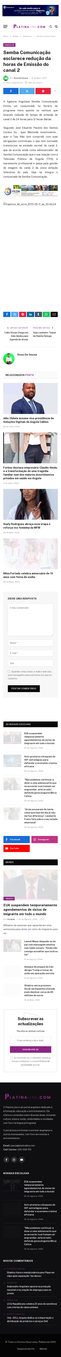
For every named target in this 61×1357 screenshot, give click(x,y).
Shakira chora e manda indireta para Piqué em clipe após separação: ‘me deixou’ (30, 1274)
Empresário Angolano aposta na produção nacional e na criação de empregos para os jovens (29, 1290)
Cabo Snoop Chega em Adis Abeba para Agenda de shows (16, 336)
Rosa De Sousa (21, 78)
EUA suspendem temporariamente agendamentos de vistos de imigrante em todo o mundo (30, 909)
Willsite (43, 1349)
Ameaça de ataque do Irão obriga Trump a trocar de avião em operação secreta (39, 970)
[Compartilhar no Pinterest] (43, 91)
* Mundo (9, 899)
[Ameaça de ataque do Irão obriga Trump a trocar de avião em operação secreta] (12, 971)
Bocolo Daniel (14, 1314)
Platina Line (44, 1342)
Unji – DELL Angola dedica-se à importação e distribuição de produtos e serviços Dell (30, 1319)
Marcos (11, 1300)
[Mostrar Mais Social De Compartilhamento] (55, 91)
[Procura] (56, 26)
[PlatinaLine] (29, 26)
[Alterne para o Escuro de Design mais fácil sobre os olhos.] (51, 26)
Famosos (9, 45)
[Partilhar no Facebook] (11, 91)
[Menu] (5, 26)
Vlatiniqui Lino (14, 1269)
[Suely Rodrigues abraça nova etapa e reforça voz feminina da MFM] (30, 504)
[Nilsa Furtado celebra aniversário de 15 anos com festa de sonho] (30, 553)
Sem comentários (14, 83)
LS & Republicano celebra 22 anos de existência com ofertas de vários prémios (32, 1306)
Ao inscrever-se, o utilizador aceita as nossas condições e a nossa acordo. (31, 1061)
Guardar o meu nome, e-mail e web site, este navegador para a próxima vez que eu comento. (30, 675)
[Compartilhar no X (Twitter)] (27, 91)
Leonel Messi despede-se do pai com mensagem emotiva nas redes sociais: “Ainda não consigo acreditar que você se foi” (41, 948)
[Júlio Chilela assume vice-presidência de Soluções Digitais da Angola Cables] (30, 398)
